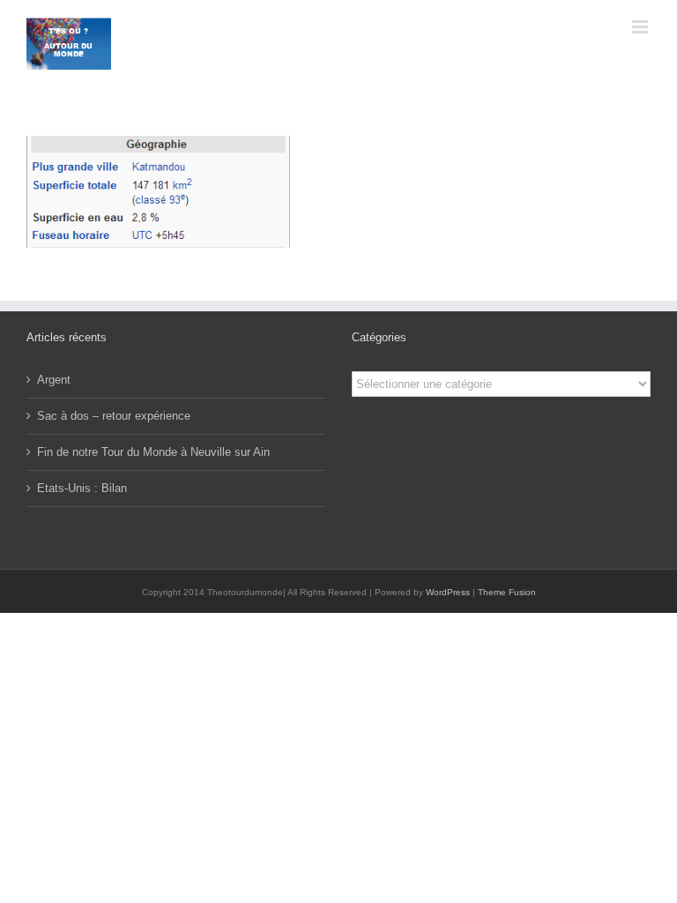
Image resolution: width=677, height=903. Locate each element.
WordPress (448, 592)
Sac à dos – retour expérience (113, 415)
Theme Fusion (507, 592)
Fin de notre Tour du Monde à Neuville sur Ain (153, 452)
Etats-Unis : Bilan (82, 488)
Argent (54, 379)
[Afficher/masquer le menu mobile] (641, 27)
